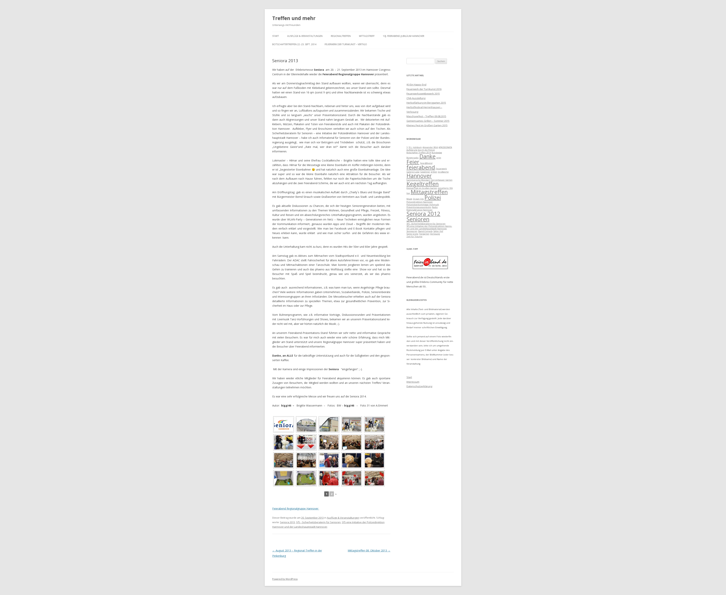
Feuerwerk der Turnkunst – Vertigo (346, 44)
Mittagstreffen (429, 192)
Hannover (419, 175)
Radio (435, 207)
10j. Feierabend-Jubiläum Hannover (403, 36)
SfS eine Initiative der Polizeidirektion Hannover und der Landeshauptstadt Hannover (429, 227)
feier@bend (426, 163)
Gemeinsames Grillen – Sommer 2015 (427, 121)
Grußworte (443, 172)
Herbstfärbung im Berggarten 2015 (426, 102)
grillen (434, 172)
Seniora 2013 (287, 522)
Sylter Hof (438, 231)
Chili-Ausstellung (415, 98)
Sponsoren (411, 231)
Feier (412, 162)
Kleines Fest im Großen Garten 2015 (427, 125)
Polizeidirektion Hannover (419, 202)
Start (275, 36)
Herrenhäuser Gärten (441, 180)
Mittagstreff (367, 36)
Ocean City (418, 199)
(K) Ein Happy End (416, 84)
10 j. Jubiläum (415, 147)
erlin (438, 157)
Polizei (432, 197)
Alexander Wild (430, 147)
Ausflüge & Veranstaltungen (305, 36)
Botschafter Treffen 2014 (418, 152)
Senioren (417, 219)
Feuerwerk (441, 168)
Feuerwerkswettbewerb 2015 (423, 93)
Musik (409, 199)
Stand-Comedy (425, 231)
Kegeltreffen (422, 184)
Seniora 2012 (423, 213)
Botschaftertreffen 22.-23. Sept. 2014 (294, 44)
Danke (427, 156)
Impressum (412, 381)
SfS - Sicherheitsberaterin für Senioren (318, 522)
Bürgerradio (412, 157)
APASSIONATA (445, 147)
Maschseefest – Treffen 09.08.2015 (426, 116)
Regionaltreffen (341, 36)
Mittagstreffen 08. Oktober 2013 (369, 550)
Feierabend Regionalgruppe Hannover (295, 508)
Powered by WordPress (285, 579)
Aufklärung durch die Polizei (420, 150)
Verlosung (435, 234)
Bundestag (437, 152)
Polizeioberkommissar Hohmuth (422, 204)
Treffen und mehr (294, 18)
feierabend (420, 167)
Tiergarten (424, 234)
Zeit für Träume (414, 236)
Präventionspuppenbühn (418, 207)
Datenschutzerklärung (419, 386)
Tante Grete (412, 234)
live (408, 193)
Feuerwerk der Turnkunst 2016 (423, 89)
